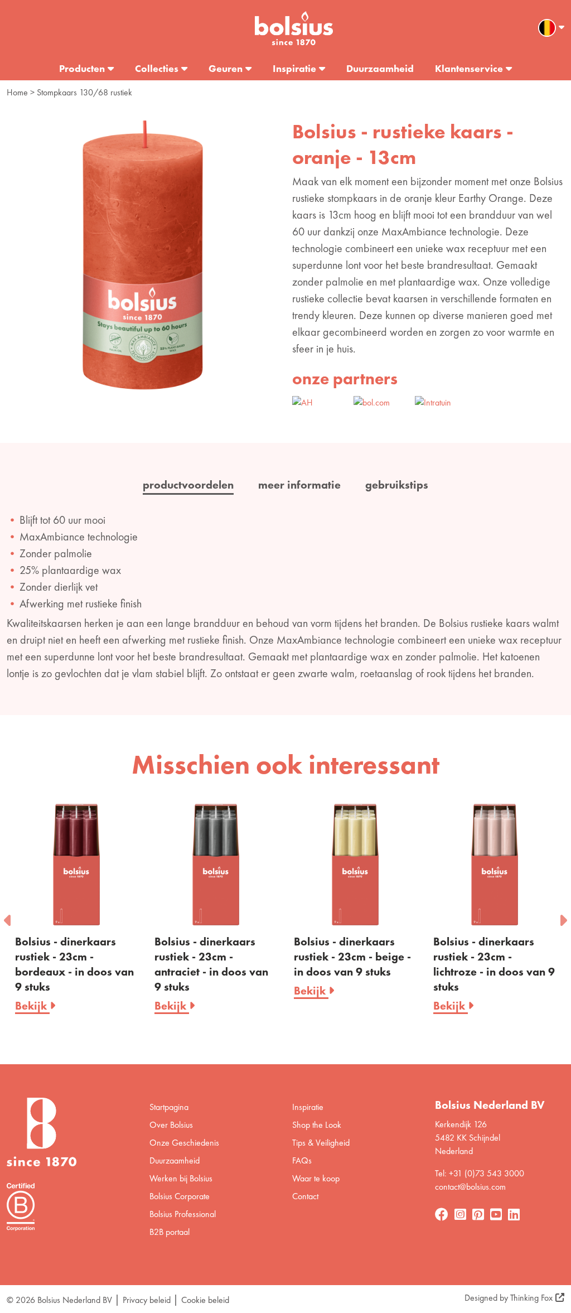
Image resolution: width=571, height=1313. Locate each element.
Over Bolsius (171, 1125)
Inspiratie (294, 68)
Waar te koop (316, 1178)
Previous (8, 917)
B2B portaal (169, 1232)
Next (562, 917)
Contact (305, 1196)
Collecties (156, 68)
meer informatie (299, 484)
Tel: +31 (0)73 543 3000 (479, 1173)
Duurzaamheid (380, 68)
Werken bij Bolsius (180, 1178)
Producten (82, 68)
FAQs (302, 1160)
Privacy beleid (147, 1300)
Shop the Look (316, 1125)
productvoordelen (188, 484)
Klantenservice (469, 68)
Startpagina (168, 1107)
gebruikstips (396, 484)
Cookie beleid (205, 1300)
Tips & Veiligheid (321, 1142)
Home (17, 92)
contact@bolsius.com (470, 1187)
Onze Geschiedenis (184, 1142)
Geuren (226, 68)
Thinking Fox (531, 1298)
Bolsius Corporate (179, 1196)
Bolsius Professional (182, 1214)
